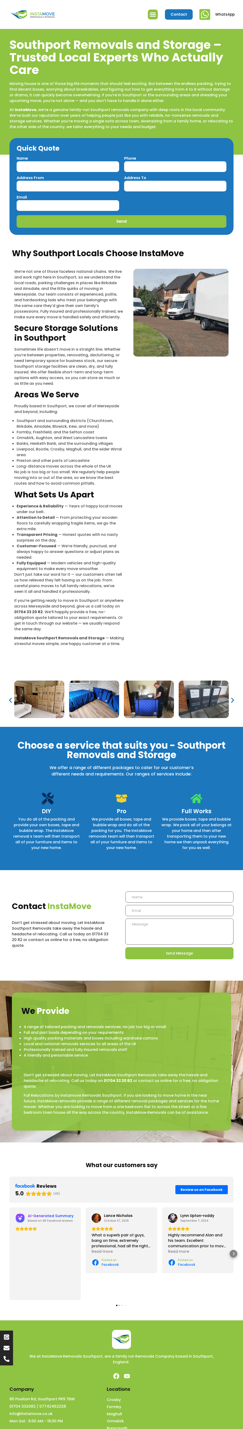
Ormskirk (115, 1421)
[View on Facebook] (96, 1218)
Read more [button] (102, 1251)
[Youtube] (127, 1376)
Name (22, 159)
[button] (153, 14)
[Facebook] (116, 1376)
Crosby (114, 1399)
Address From (30, 178)
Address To (135, 178)
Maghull (114, 1414)
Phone (130, 159)
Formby (114, 1407)
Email (22, 197)
